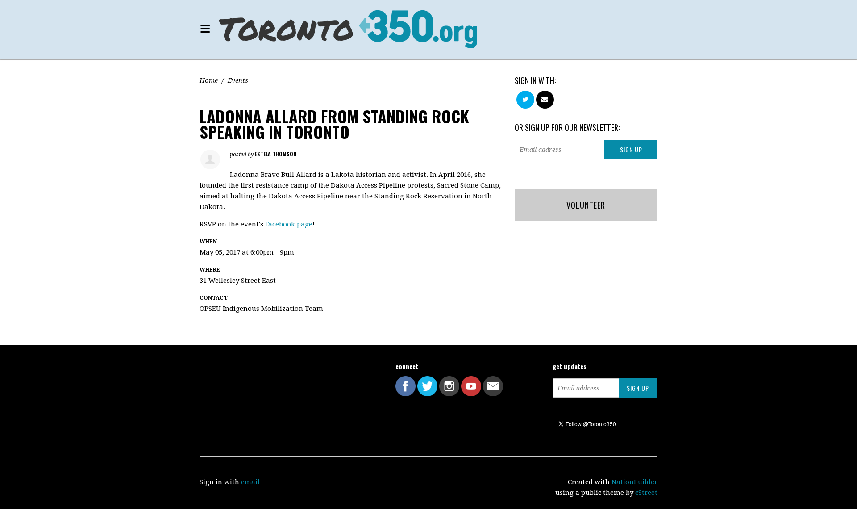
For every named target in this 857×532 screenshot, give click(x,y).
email (250, 482)
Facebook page (288, 224)
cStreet (646, 493)
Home (209, 80)
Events (238, 80)
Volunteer (585, 205)
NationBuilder (634, 482)
